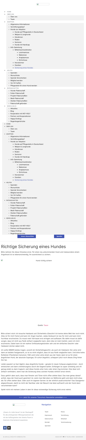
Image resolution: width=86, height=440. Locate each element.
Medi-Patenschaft (17, 98)
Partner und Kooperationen (20, 116)
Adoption (10, 22)
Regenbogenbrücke (17, 121)
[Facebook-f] (5, 428)
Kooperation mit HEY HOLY (20, 114)
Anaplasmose (24, 58)
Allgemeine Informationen (20, 24)
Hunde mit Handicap (22, 45)
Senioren (18, 42)
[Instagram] (9, 428)
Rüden (17, 40)
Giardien (18, 65)
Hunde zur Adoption (17, 29)
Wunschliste (15, 75)
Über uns (13, 17)
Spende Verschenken (18, 78)
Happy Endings (16, 119)
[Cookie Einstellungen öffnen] (4, 437)
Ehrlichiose (23, 60)
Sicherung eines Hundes (24, 68)
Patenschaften (13, 88)
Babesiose (23, 55)
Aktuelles (13, 108)
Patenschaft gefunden (18, 103)
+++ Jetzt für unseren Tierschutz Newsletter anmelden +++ (43, 397)
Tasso (45, 325)
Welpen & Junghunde (23, 34)
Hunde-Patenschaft (17, 91)
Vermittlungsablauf (17, 27)
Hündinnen (19, 37)
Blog (12, 111)
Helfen (9, 70)
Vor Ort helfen (15, 83)
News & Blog (11, 106)
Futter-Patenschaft (17, 93)
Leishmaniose (24, 52)
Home (8, 124)
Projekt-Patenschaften (18, 96)
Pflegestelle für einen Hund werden (23, 86)
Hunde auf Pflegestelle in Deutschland (29, 32)
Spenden (13, 73)
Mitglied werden (16, 80)
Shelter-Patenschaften (18, 101)
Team (12, 131)
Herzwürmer (19, 63)
